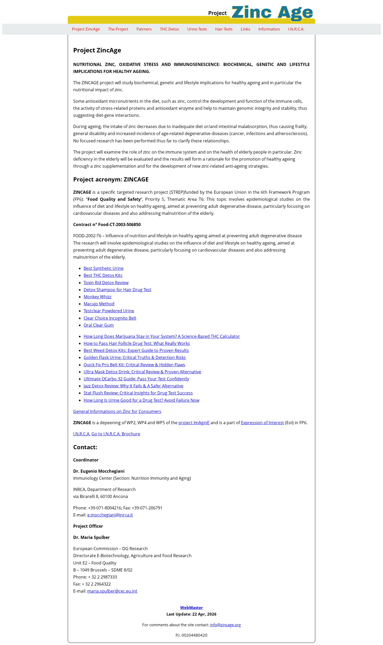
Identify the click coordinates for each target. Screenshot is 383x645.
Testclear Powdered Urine (109, 311)
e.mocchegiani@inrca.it (110, 515)
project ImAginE (193, 422)
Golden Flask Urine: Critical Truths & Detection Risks (135, 357)
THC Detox (169, 29)
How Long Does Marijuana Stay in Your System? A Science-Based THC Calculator (162, 336)
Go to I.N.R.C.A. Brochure (115, 434)
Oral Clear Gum (99, 325)
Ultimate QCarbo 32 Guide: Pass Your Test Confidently (136, 379)
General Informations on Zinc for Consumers (117, 411)
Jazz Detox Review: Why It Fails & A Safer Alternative (133, 386)
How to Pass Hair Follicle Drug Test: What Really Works (137, 343)
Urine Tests (197, 29)
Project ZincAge (86, 29)
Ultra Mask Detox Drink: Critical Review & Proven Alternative (142, 372)
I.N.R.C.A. (296, 29)
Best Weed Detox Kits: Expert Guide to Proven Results (136, 350)
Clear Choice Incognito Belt (110, 318)
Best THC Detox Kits (103, 275)
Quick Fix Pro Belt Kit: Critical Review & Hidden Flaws (134, 365)
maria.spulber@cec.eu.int (112, 591)
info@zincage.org (225, 624)
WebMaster (191, 607)
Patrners (144, 29)
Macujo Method (99, 304)
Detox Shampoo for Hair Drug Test (117, 290)
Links (245, 29)
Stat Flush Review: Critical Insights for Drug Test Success (138, 393)
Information (269, 29)
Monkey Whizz (97, 297)
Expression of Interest (262, 422)
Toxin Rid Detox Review (106, 282)
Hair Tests (223, 29)
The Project (118, 29)
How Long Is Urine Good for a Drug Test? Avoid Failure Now (141, 400)
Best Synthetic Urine (103, 268)
